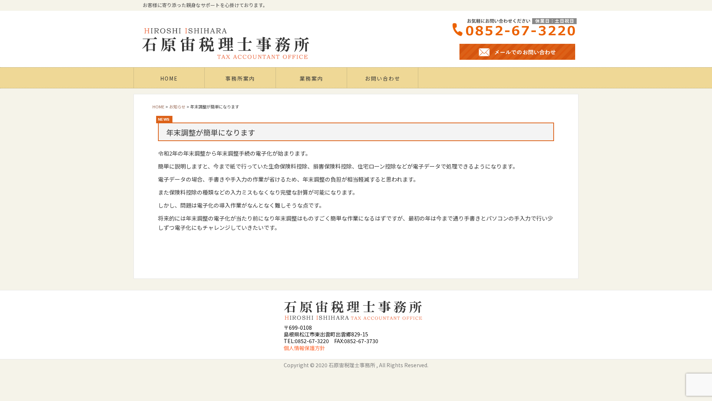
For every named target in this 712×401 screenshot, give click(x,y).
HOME (169, 78)
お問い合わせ (382, 78)
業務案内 (311, 78)
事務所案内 (240, 78)
